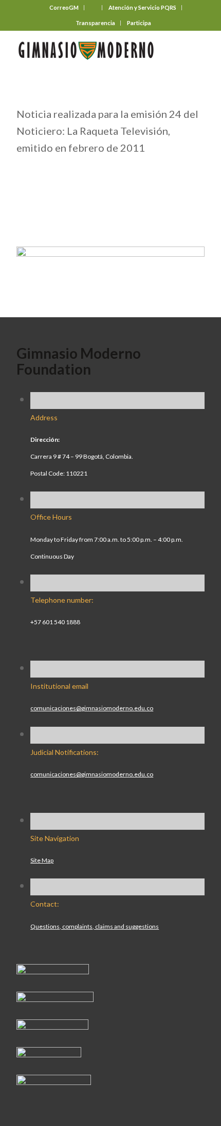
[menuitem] (64, 7)
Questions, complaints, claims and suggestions (94, 926)
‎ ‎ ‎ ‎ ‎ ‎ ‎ (93, 7)
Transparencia (95, 22)
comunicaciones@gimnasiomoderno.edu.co (91, 708)
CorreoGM (64, 7)
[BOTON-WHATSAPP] (53, 1081)
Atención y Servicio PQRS (142, 7)
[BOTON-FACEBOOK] (52, 970)
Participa (139, 22)
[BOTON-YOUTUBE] (52, 1025)
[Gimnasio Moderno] (91, 50)
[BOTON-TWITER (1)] (48, 1053)
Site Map (41, 860)
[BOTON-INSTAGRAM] (55, 998)
